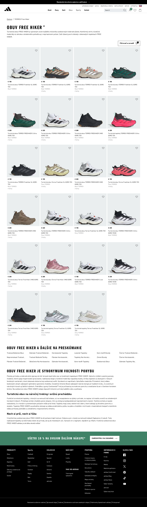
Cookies (60, 502)
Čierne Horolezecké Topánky (126, 358)
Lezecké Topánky (80, 353)
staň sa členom (118, 6)
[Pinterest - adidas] (131, 473)
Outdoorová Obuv (103, 362)
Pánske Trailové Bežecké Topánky (16, 362)
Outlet (86, 10)
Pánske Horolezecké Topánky (59, 358)
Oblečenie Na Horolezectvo (39, 362)
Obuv (71, 10)
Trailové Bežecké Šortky (38, 357)
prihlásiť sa (134, 6)
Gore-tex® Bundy (103, 353)
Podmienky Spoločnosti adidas (101, 502)
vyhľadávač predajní (87, 6)
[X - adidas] (131, 467)
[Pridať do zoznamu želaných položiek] (36, 51)
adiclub (127, 6)
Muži (49, 10)
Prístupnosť (116, 502)
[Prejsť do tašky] (140, 10)
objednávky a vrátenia (107, 6)
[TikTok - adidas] (131, 478)
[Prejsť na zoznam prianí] (135, 10)
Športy (78, 10)
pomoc (97, 6)
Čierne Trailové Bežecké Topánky (128, 353)
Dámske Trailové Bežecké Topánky (39, 353)
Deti (63, 10)
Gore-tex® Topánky (81, 362)
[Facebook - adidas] (131, 455)
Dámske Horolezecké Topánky (60, 362)
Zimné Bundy (102, 357)
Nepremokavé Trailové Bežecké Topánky (15, 358)
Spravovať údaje (52, 502)
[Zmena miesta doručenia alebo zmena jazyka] (140, 6)
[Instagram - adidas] (131, 461)
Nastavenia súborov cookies (36, 502)
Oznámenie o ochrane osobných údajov (77, 502)
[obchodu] (7, 9)
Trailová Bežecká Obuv (15, 353)
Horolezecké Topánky (60, 353)
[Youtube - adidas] (131, 484)
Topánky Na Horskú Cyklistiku (81, 358)
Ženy (57, 10)
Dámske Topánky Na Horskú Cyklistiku (127, 362)
